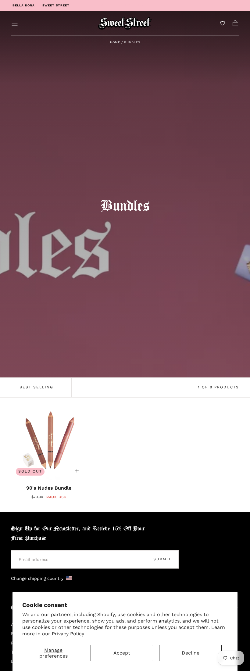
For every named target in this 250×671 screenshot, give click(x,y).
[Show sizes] (77, 471)
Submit (162, 559)
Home (115, 42)
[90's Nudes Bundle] (49, 442)
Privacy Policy (68, 634)
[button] (14, 23)
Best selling (36, 387)
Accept (121, 653)
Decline (190, 653)
